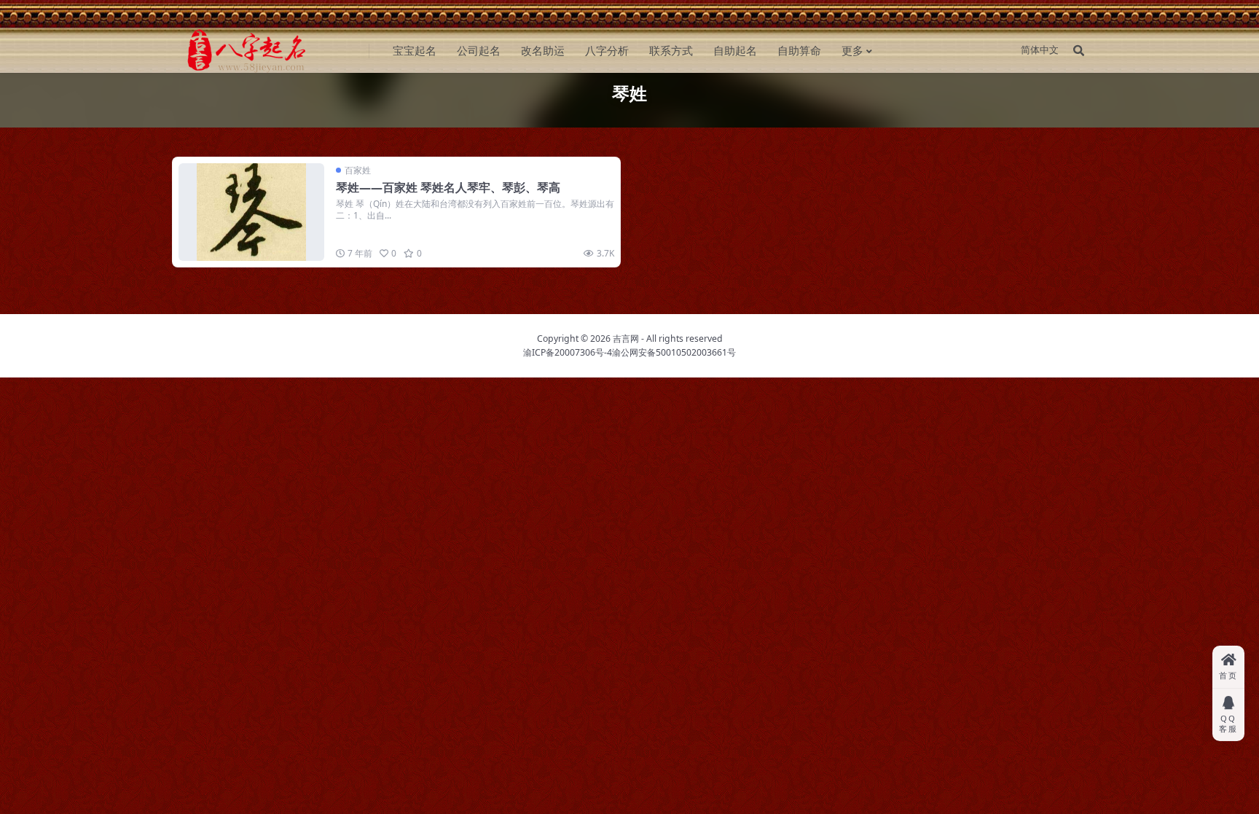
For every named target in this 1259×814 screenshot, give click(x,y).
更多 (852, 50)
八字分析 (607, 50)
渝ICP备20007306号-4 (567, 352)
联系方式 (671, 50)
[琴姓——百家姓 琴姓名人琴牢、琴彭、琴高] (251, 211)
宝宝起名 (414, 50)
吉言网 (626, 338)
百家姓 (358, 170)
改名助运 (543, 50)
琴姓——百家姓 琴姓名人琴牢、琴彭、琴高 (448, 187)
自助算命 (799, 50)
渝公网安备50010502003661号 (674, 352)
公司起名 (479, 50)
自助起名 (735, 50)
